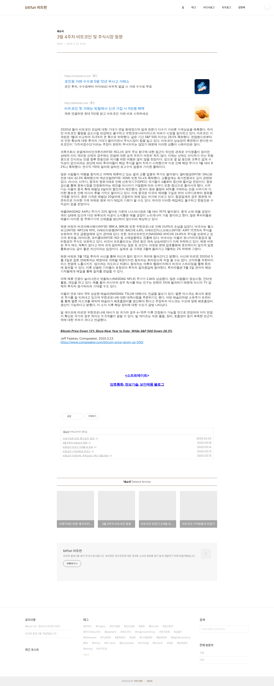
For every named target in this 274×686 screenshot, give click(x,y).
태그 (193, 7)
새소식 (66, 431)
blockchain (127, 643)
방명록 (241, 7)
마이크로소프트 (92, 631)
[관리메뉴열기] (267, 6)
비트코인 (126, 631)
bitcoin (154, 626)
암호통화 (183, 643)
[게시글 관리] (79, 416)
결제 (142, 626)
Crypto (101, 626)
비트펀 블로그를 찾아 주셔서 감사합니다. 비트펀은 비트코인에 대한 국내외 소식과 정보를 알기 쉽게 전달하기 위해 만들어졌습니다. (129, 555)
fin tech (110, 643)
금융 (133, 637)
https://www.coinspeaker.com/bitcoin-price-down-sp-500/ (102, 342)
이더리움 (144, 643)
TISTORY (138, 681)
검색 (245, 629)
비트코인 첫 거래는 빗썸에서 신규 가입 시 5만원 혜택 (104, 108)
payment (111, 631)
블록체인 (120, 637)
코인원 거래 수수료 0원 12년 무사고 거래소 (96, 81)
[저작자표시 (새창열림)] (101, 416)
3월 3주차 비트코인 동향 (75, 442)
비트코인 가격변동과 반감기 (77, 451)
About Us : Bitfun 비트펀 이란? (42, 626)
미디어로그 (209, 7)
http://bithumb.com (76, 103)
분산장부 (168, 626)
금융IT (178, 631)
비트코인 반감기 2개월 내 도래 (78, 447)
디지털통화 (146, 637)
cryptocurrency (146, 631)
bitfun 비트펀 (36, 7)
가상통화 (106, 637)
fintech (158, 643)
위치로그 (226, 7)
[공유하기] (74, 416)
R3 (86, 643)
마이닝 (97, 643)
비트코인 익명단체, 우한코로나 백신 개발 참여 (85, 455)
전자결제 (115, 626)
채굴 (171, 643)
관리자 (149, 681)
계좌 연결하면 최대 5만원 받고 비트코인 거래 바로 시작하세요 (106, 113)
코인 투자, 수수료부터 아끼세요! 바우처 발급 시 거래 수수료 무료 (108, 86)
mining (88, 648)
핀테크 (88, 626)
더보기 (86, 655)
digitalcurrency (181, 637)
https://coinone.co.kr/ (77, 75)
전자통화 (165, 631)
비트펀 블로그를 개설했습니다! (40, 633)
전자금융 (130, 626)
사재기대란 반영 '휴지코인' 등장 (79, 438)
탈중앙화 (162, 637)
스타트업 (102, 648)
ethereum (90, 637)
